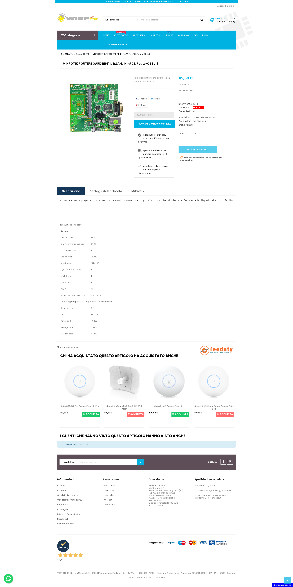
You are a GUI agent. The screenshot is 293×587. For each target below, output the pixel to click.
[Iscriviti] (140, 462)
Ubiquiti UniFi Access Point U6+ (169, 406)
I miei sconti (109, 504)
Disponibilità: (186, 107)
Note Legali (62, 518)
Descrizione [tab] (71, 191)
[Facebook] (223, 462)
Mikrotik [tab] (137, 191)
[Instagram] (230, 462)
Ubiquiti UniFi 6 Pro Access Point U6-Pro (79, 406)
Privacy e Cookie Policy (68, 514)
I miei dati (107, 499)
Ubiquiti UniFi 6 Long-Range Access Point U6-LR (213, 408)
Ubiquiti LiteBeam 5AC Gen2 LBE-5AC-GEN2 (124, 408)
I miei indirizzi (109, 495)
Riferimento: (185, 104)
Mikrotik (190, 124)
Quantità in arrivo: (189, 111)
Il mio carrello (109, 485)
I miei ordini (108, 490)
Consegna (62, 509)
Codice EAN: (185, 121)
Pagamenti (62, 504)
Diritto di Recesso (65, 523)
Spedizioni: (184, 117)
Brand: (182, 125)
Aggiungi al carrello (197, 149)
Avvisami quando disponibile (155, 124)
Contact (61, 485)
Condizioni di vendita (67, 495)
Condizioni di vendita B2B (69, 499)
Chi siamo (62, 490)
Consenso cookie (282, 584)
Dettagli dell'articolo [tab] (105, 191)
